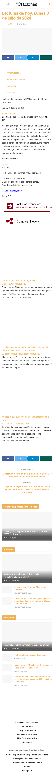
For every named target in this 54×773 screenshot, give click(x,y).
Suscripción (27, 770)
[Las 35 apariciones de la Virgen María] (27, 259)
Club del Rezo (27, 726)
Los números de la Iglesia (27, 734)
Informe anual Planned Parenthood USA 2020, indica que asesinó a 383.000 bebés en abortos (33, 679)
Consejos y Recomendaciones (27, 758)
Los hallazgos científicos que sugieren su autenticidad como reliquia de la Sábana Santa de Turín (33, 601)
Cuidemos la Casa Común (27, 722)
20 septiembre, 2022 (12, 580)
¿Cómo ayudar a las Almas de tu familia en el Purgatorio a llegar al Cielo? (24, 575)
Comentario (11, 92)
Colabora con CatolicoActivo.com (27, 762)
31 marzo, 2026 (21, 671)
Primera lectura (13, 72)
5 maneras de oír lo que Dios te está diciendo (30, 588)
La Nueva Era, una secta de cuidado (30, 655)
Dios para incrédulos (27, 730)
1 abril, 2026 (20, 658)
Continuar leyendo (13, 190)
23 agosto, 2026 (11, 538)
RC (11, 24)
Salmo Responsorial (15, 79)
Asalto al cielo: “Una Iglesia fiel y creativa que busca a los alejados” (33, 666)
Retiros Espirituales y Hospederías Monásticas (27, 754)
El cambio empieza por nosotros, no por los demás (26, 644)
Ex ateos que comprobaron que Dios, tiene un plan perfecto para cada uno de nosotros (25, 348)
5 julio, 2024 (21, 24)
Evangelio (11, 85)
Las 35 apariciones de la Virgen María (19, 280)
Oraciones (27, 742)
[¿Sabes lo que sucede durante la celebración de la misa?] (27, 395)
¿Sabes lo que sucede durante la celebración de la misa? (25, 418)
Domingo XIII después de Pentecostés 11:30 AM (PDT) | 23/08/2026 (25, 533)
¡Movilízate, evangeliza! (27, 738)
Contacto (27, 766)
